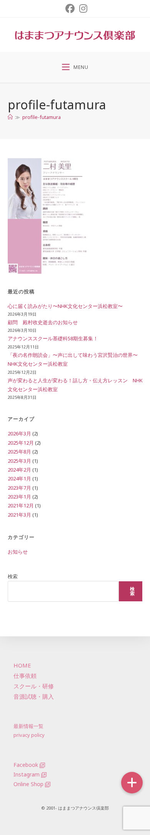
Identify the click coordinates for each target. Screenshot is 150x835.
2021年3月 (19, 514)
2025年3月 (19, 460)
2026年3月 (19, 433)
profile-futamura (41, 117)
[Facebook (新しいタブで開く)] (70, 8)
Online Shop (28, 784)
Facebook (25, 764)
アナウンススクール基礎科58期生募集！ (53, 338)
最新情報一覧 (28, 726)
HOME (22, 665)
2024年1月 (19, 478)
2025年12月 (21, 442)
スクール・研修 (33, 686)
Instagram (26, 774)
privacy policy (29, 734)
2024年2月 (19, 469)
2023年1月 (19, 496)
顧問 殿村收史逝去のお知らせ (43, 322)
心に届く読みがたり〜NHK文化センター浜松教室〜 (65, 306)
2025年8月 (19, 451)
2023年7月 (19, 487)
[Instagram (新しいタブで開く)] (82, 8)
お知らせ (18, 551)
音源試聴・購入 (33, 696)
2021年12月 (21, 505)
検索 (13, 576)
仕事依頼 (25, 675)
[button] (132, 782)
